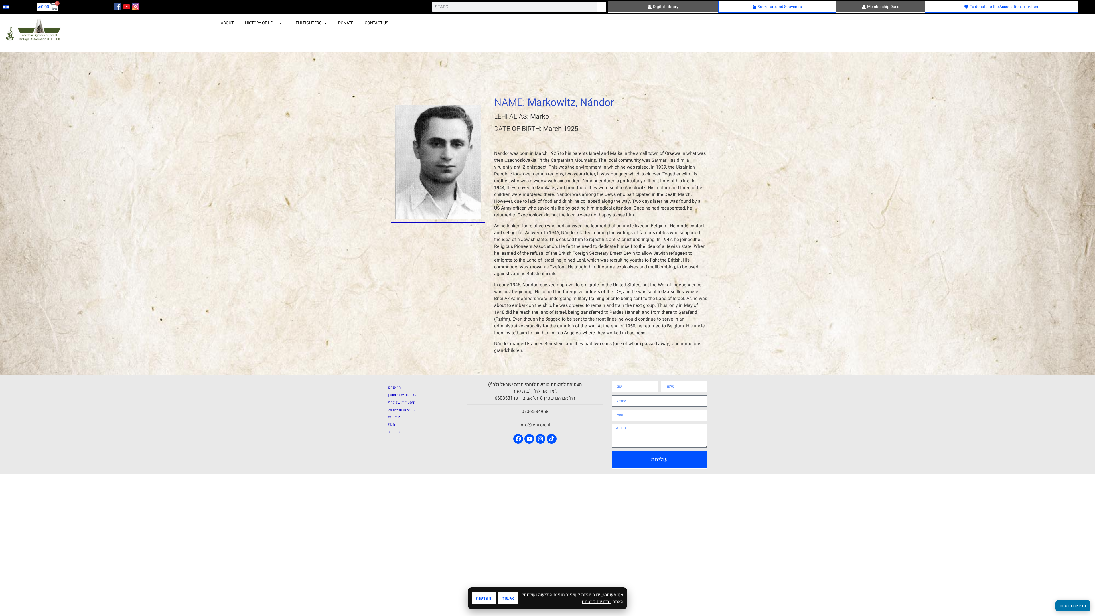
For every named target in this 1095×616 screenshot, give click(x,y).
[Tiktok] (551, 439)
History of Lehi (261, 23)
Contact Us (376, 23)
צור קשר (394, 432)
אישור (508, 598)
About (227, 23)
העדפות (483, 598)
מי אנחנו (394, 387)
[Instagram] (540, 439)
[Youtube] (529, 439)
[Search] (601, 7)
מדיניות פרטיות (596, 601)
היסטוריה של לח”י (401, 402)
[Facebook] (518, 439)
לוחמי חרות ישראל (402, 409)
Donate (345, 23)
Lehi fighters (307, 23)
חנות (391, 424)
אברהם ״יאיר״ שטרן (402, 395)
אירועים (394, 417)
